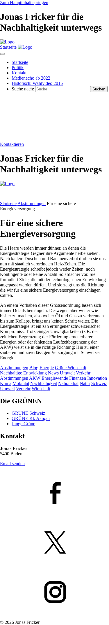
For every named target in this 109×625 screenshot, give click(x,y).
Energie (47, 367)
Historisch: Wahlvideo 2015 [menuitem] (37, 83)
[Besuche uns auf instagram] (54, 592)
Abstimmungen (31, 203)
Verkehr (83, 372)
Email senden (12, 463)
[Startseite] (7, 41)
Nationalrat (68, 383)
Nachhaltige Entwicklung (23, 372)
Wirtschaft (41, 388)
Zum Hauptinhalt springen (24, 2)
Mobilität (20, 383)
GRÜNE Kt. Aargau (31, 418)
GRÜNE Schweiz (28, 413)
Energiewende (55, 378)
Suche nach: (23, 88)
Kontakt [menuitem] (19, 72)
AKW (34, 378)
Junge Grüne (23, 423)
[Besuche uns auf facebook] (54, 493)
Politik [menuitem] (18, 67)
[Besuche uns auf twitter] (54, 543)
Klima (5, 383)
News (53, 372)
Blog (33, 367)
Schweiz (99, 383)
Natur (85, 383)
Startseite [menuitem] (20, 62)
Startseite (8, 203)
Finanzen (77, 378)
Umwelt (67, 372)
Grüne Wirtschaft (70, 367)
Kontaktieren (12, 144)
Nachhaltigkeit (43, 383)
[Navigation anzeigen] (2, 54)
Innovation (97, 378)
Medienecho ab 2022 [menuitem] (31, 78)
